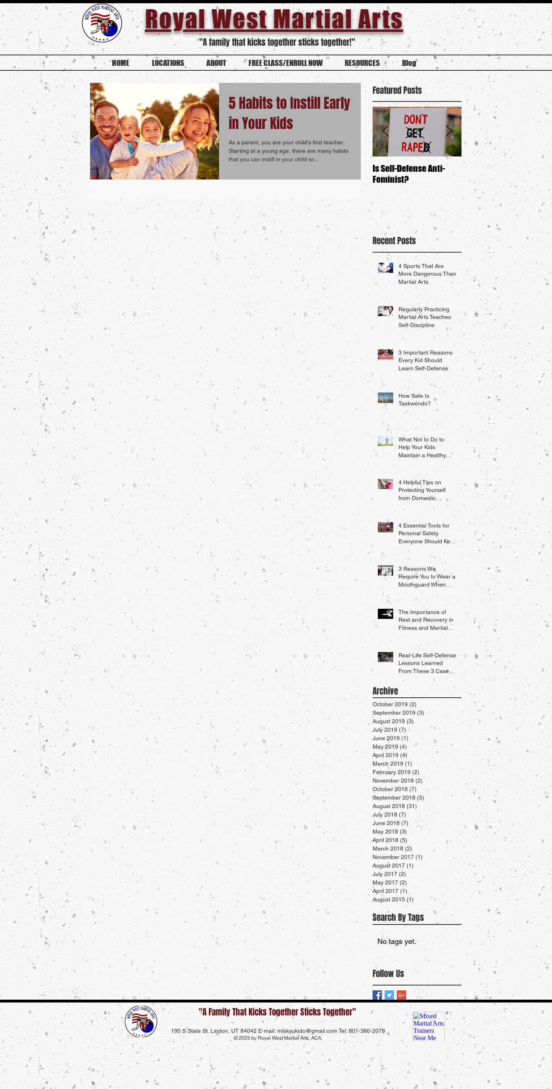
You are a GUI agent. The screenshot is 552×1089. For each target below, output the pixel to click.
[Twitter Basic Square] (389, 995)
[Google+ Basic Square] (401, 995)
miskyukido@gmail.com (307, 1031)
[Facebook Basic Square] (377, 995)
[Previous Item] (385, 132)
